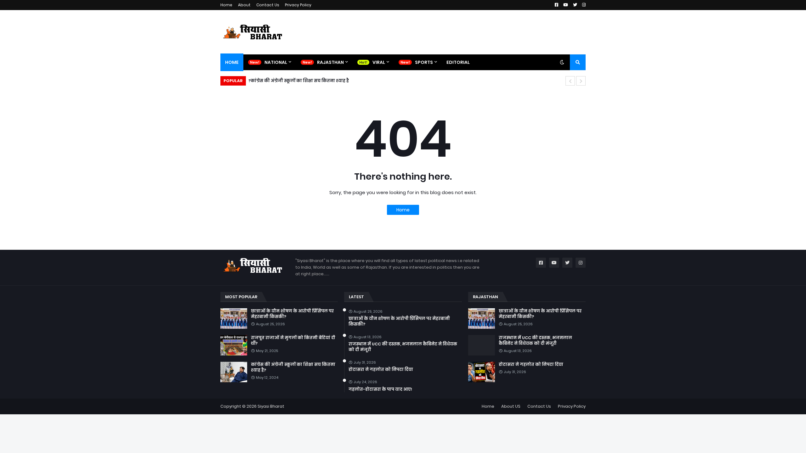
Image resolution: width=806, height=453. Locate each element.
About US (510, 406)
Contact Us (267, 5)
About (244, 5)
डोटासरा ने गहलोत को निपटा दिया (381, 369)
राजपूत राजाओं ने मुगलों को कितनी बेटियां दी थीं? (293, 340)
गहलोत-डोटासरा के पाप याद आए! (380, 389)
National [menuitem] (275, 62)
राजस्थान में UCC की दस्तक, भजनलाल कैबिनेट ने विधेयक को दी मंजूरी (403, 347)
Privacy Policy (298, 5)
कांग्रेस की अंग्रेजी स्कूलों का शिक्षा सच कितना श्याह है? (298, 81)
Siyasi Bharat (271, 406)
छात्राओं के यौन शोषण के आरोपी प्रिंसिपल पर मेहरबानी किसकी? (292, 314)
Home (226, 5)
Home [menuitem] (232, 62)
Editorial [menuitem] (458, 62)
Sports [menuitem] (424, 62)
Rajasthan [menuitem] (330, 62)
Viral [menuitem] (378, 62)
